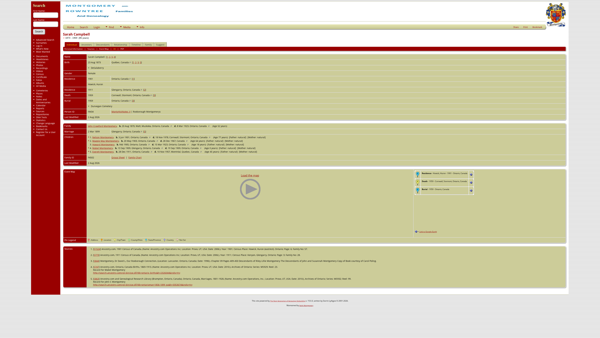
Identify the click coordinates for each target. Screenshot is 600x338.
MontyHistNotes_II (121, 111)
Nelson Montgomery (103, 137)
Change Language (45, 123)
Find (111, 27)
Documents (42, 56)
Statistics (40, 120)
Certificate (41, 77)
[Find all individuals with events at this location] (130, 62)
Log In (39, 45)
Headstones (42, 59)
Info (142, 27)
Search (39, 5)
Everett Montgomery (103, 151)
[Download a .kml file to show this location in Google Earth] (471, 174)
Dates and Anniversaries (43, 101)
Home (70, 27)
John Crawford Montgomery (102, 126)
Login (97, 27)
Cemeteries (42, 90)
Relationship (120, 44)
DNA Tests (41, 117)
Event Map (104, 49)
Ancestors (86, 44)
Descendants (103, 44)
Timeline (136, 44)
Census (40, 74)
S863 (96, 278)
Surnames (41, 42)
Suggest (160, 44)
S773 (96, 254)
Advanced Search (45, 39)
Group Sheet (118, 157)
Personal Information (73, 49)
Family (148, 44)
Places (39, 93)
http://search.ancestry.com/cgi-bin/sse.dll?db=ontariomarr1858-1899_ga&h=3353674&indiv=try (142, 284)
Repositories (42, 114)
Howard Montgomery (103, 144)
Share (516, 27)
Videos (39, 71)
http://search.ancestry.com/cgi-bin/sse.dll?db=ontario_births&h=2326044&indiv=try (136, 272)
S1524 (97, 249)
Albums (40, 83)
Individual (72, 44)
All (114, 49)
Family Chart (135, 157)
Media (126, 27)
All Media (41, 85)
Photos (39, 65)
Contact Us (41, 129)
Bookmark (537, 27)
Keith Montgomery (306, 305)
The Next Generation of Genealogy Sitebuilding (287, 301)
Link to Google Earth (428, 231)
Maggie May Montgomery (105, 140)
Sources (40, 111)
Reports (40, 108)
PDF (122, 49)
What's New (42, 48)
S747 (96, 266)
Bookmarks (42, 126)
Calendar (41, 105)
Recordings (42, 68)
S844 (96, 260)
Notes (39, 96)
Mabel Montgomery (102, 148)
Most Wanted (43, 51)
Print (525, 27)
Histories (40, 62)
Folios (39, 80)
